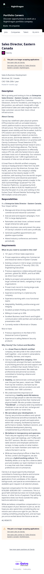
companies (15, 32)
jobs (6, 32)
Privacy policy (17, 569)
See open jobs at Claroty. (16, 62)
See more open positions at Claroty (22, 549)
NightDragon (17, 6)
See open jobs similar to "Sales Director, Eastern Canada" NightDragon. (21, 66)
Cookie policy (27, 569)
